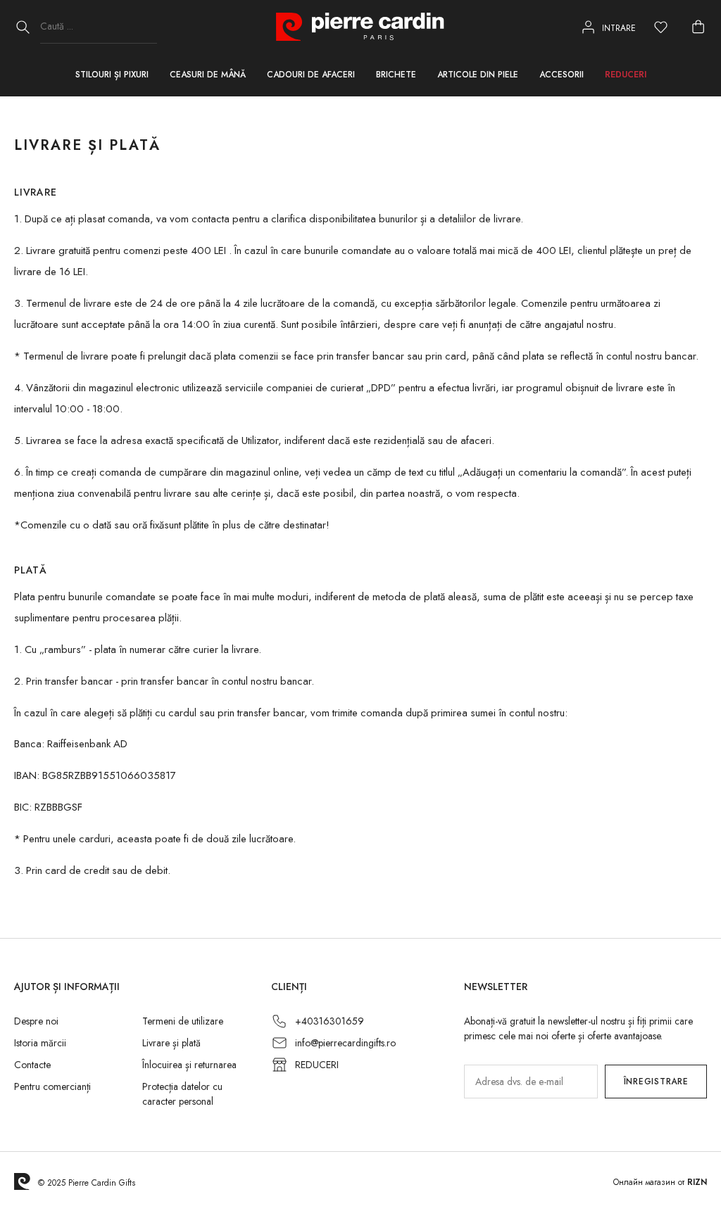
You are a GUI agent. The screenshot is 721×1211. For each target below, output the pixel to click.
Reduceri (625, 74)
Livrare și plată (171, 1043)
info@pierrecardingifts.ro (345, 1043)
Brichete (396, 74)
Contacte (32, 1065)
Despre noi (36, 1021)
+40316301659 (329, 1021)
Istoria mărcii (40, 1043)
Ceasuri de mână (208, 74)
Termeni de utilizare (182, 1021)
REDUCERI (317, 1065)
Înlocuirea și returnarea (189, 1065)
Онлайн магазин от (660, 1182)
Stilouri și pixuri (112, 74)
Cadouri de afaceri (311, 74)
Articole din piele (477, 74)
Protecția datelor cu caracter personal (182, 1093)
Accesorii (561, 74)
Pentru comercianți (52, 1086)
